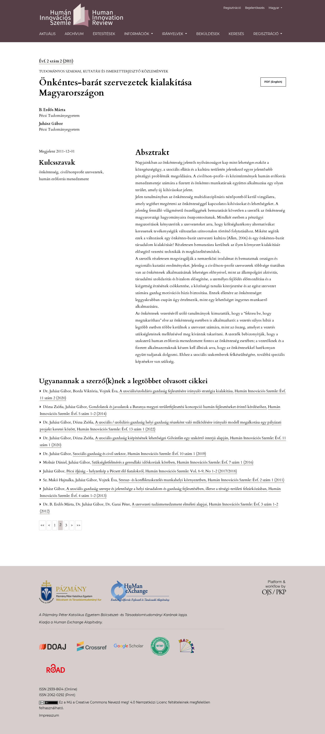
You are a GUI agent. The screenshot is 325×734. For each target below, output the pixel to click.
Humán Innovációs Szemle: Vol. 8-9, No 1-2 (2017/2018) (191, 471)
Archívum (74, 34)
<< (42, 525)
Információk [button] (137, 34)
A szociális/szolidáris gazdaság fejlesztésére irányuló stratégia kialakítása (176, 391)
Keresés (236, 34)
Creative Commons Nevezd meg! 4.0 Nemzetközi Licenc (121, 702)
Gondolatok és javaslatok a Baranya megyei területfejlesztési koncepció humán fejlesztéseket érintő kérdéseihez (178, 406)
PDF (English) (273, 81)
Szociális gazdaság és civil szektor (100, 453)
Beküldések (208, 34)
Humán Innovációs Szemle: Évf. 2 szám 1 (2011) (246, 480)
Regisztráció (232, 8)
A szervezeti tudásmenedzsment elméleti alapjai (170, 504)
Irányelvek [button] (173, 34)
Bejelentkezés (255, 8)
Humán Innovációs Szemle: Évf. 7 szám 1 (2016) (215, 462)
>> (78, 525)
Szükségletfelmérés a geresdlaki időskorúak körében (134, 462)
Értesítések (104, 34)
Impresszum (49, 715)
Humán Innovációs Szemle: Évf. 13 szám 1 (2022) (116, 429)
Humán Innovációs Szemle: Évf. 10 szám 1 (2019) (167, 453)
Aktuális (47, 34)
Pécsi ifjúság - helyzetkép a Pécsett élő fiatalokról (105, 471)
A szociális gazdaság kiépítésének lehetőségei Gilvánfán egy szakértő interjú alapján (162, 438)
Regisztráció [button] (266, 34)
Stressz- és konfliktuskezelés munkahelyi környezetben (163, 480)
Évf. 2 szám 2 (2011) (56, 61)
